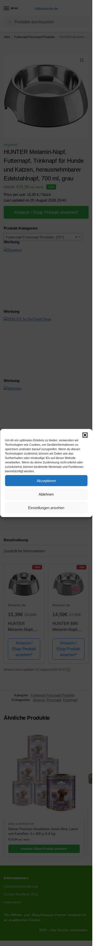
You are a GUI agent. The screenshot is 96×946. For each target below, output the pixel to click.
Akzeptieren (46, 480)
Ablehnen (46, 494)
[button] (84, 435)
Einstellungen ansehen (46, 507)
